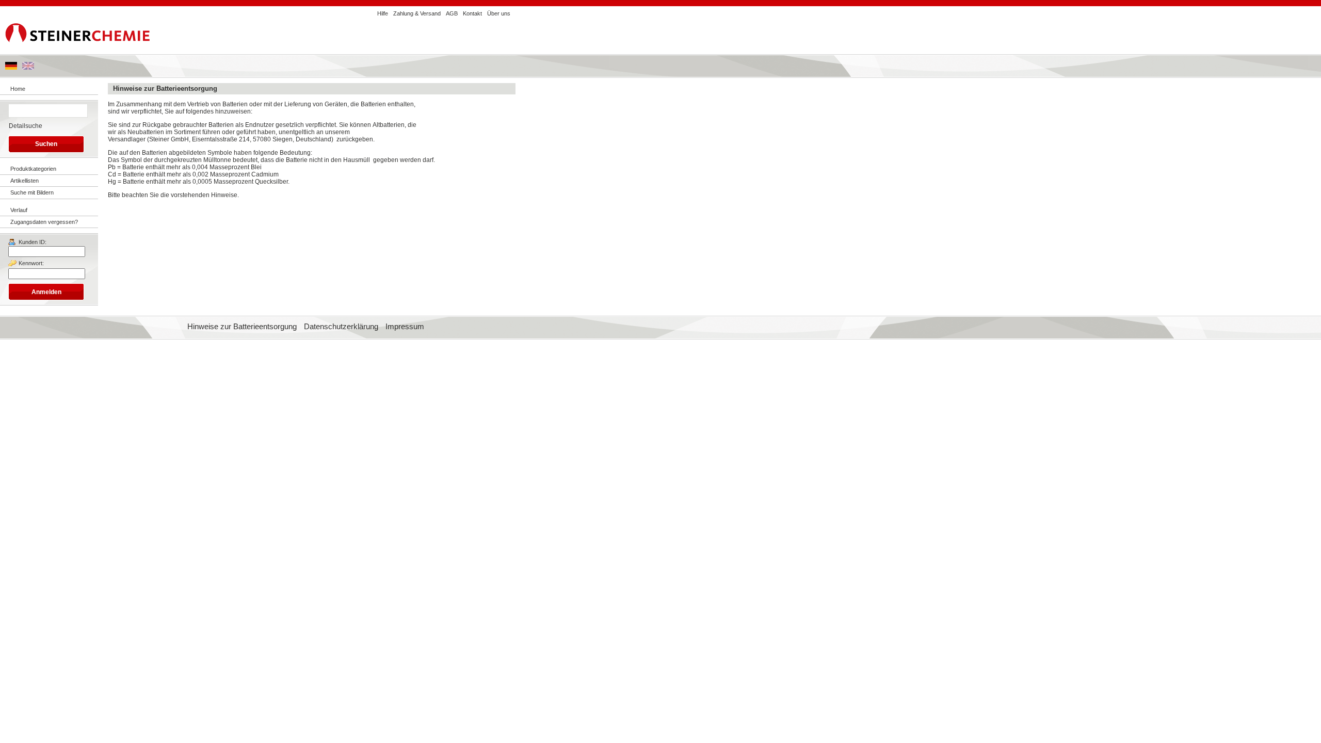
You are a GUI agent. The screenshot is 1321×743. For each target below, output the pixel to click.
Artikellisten (24, 180)
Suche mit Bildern (32, 192)
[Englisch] (28, 67)
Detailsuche (25, 126)
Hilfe (382, 13)
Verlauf (18, 210)
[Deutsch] (11, 67)
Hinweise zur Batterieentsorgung (242, 326)
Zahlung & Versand (417, 13)
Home (17, 89)
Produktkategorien (33, 169)
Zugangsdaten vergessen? (44, 222)
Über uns (498, 13)
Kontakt (472, 13)
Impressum (404, 326)
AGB (452, 13)
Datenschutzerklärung (341, 326)
